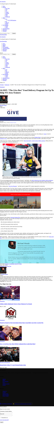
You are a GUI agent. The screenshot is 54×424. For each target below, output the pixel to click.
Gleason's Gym (8, 263)
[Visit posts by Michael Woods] (4, 102)
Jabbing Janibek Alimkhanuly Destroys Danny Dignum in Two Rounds (16, 303)
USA (4, 362)
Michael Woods (3, 105)
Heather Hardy (38, 137)
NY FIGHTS (3, 1)
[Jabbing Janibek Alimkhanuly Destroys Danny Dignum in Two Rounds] (10, 300)
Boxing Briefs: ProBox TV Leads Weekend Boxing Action (13, 365)
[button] (3, 34)
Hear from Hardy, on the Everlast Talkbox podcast (34, 140)
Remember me (4, 417)
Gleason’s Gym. (3, 138)
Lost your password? (4, 419)
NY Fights (19, 263)
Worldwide (7, 84)
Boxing (1, 362)
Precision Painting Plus (15, 217)
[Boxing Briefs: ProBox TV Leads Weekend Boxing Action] (9, 361)
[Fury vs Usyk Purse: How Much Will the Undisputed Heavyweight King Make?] (11, 340)
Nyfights (2, 84)
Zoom (45, 133)
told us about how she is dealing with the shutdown (42, 180)
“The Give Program (12, 186)
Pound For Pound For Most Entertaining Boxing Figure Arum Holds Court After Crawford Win (21, 322)
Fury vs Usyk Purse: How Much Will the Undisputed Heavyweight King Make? (17, 343)
